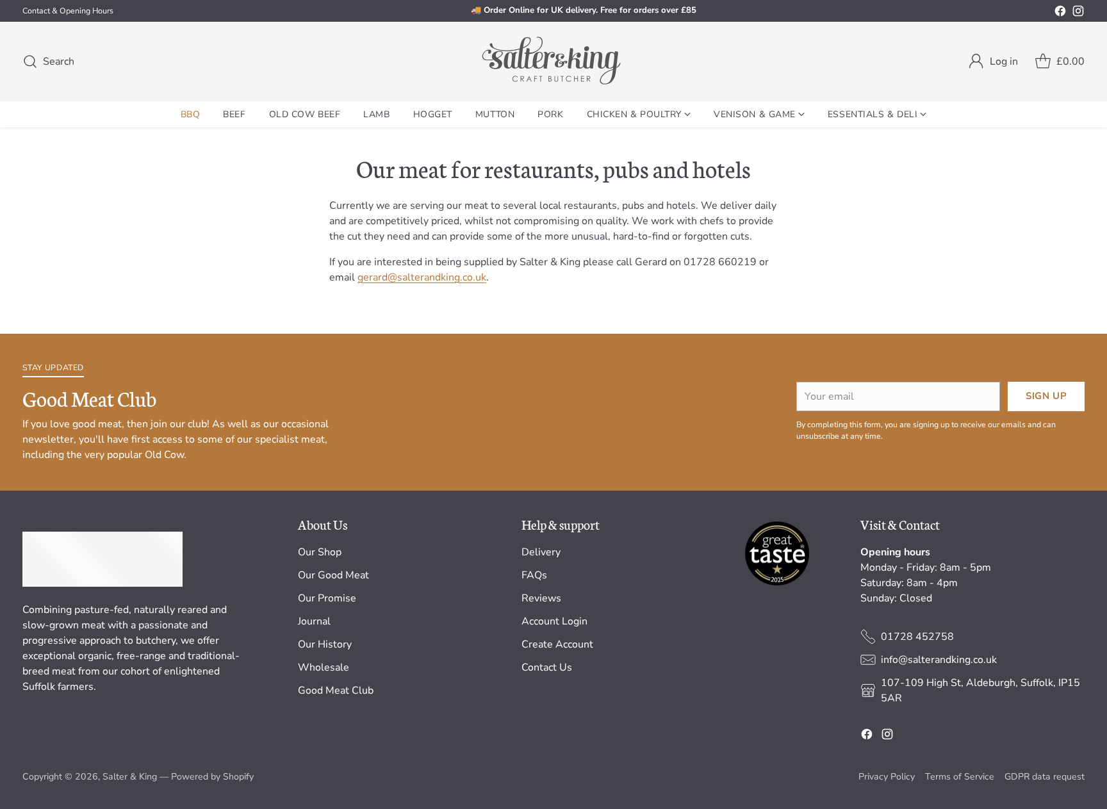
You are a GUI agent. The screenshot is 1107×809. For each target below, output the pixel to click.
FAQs (534, 575)
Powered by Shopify (212, 777)
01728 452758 (917, 637)
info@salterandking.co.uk (939, 660)
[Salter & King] (553, 61)
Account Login (554, 621)
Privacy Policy (886, 777)
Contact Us (546, 667)
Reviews (541, 598)
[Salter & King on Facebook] (1060, 13)
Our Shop (319, 552)
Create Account (557, 644)
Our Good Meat (333, 575)
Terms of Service (959, 777)
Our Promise (327, 598)
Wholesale (323, 667)
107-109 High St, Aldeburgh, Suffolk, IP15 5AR (980, 690)
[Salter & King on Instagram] (1078, 13)
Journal (314, 621)
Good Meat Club (335, 690)
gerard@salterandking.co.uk (421, 277)
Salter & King (129, 777)
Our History (325, 644)
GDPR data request (1044, 777)
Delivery (541, 552)
